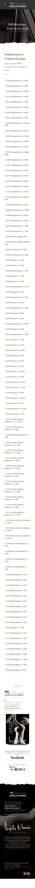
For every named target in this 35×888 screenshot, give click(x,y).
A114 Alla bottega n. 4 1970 (16, 633)
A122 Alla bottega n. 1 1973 (16, 590)
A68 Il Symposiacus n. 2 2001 (17, 215)
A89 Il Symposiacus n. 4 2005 (17, 107)
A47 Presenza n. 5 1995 (15, 292)
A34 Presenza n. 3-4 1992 (15, 382)
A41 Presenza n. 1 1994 (15, 340)
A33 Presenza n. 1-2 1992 (15, 387)
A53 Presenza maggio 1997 (16, 236)
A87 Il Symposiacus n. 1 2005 (17, 118)
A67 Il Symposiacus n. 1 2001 (17, 221)
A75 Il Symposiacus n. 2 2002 (17, 186)
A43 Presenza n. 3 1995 (15, 303)
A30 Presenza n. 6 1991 (15, 403)
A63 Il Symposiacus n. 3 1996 (17, 255)
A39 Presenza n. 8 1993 (15, 356)
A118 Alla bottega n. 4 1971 (16, 612)
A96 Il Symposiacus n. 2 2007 (17, 81)
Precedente (17, 686)
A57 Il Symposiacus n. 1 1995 (17, 308)
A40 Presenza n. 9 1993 (15, 345)
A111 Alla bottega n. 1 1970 (16, 638)
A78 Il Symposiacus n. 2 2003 (17, 170)
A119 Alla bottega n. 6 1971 (16, 606)
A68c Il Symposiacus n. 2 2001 (17, 210)
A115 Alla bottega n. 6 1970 (16, 622)
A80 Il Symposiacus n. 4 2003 (17, 160)
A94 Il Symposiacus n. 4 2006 (17, 91)
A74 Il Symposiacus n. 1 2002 (17, 192)
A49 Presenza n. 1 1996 (15, 276)
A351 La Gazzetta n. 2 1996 (16, 250)
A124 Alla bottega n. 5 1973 (16, 585)
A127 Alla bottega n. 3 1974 (16, 575)
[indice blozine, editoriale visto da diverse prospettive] (14, 868)
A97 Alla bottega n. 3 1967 (16, 670)
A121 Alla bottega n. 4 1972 (16, 596)
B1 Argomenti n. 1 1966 (15, 628)
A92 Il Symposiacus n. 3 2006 (17, 97)
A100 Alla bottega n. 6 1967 (16, 665)
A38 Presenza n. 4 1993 (15, 361)
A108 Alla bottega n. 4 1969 (16, 643)
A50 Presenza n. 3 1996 (15, 265)
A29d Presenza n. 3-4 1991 (16, 409)
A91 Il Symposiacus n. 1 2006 (17, 102)
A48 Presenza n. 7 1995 (15, 281)
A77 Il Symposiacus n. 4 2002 (17, 176)
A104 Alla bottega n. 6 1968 (16, 654)
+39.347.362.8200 (9, 706)
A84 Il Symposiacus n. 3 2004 (17, 131)
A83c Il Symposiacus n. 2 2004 (17, 136)
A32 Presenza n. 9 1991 (15, 393)
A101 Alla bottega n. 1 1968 (16, 659)
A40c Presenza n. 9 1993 (15, 350)
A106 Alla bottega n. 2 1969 (16, 649)
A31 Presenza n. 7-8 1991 (15, 398)
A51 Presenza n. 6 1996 (15, 260)
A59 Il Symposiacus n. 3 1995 (17, 287)
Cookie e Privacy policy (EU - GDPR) (14, 810)
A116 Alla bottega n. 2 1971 (16, 617)
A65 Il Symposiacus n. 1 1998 (17, 231)
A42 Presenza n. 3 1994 (15, 329)
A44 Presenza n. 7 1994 (15, 318)
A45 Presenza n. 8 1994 (15, 313)
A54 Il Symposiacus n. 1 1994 (17, 334)
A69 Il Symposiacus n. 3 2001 (17, 205)
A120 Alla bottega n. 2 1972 (16, 601)
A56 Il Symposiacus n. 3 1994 (17, 324)
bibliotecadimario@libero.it (12, 708)
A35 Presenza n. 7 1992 (15, 377)
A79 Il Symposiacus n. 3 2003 (17, 165)
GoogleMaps (10, 710)
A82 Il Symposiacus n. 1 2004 (17, 147)
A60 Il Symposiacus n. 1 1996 (17, 271)
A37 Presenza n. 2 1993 (15, 366)
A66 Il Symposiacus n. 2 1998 (17, 226)
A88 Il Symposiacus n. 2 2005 (17, 112)
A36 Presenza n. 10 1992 (15, 371)
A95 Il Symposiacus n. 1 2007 (17, 86)
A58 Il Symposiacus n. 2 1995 (17, 297)
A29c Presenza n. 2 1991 (15, 414)
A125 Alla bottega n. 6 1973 (16, 580)
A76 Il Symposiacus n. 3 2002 (17, 181)
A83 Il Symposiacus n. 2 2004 (17, 141)
